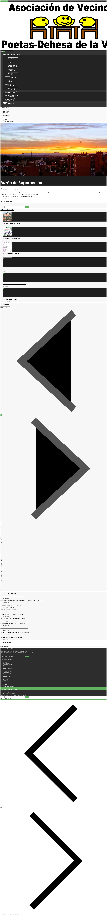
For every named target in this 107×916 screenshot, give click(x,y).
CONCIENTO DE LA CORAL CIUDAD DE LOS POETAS (13, 623)
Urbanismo (10, 69)
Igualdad (10, 74)
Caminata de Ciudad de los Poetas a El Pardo (11, 637)
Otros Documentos (12, 88)
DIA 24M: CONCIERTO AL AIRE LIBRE (11, 253)
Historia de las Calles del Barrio (11, 95)
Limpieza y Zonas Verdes (13, 65)
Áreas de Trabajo (9, 64)
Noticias (5, 102)
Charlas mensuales (12, 77)
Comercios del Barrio (9, 100)
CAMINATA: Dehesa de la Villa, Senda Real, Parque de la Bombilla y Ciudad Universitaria (21, 600)
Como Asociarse (11, 61)
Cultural (9, 80)
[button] (3, 199)
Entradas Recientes (7, 210)
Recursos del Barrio (9, 99)
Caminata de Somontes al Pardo (8, 609)
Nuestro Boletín (11, 85)
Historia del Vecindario (10, 92)
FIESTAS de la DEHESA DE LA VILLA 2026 (12, 223)
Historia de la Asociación (13, 57)
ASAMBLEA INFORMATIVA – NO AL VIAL (12, 269)
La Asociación (11, 54)
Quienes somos (8, 55)
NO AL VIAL (12, 70)
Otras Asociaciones (7, 671)
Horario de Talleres (7, 110)
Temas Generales (12, 89)
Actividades (7, 76)
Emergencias (6, 672)
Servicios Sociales (7, 673)
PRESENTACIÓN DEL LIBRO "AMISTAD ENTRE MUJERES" (14, 632)
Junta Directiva (11, 58)
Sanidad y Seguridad (12, 68)
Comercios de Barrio (8, 664)
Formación (10, 78)
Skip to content (4, 1)
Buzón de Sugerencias (8, 103)
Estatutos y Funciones (12, 59)
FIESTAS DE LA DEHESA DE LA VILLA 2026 (11, 605)
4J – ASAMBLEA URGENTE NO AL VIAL (11, 238)
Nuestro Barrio (11, 91)
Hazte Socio (6, 105)
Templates (5, 176)
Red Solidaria (6, 115)
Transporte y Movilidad (13, 72)
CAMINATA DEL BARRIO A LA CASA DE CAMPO (12, 596)
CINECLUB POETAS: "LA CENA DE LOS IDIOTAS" (12, 614)
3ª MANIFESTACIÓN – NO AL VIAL (10, 299)
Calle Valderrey (11, 96)
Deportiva (10, 81)
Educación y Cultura (12, 66)
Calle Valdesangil (11, 98)
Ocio (9, 83)
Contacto (10, 62)
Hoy (1, 415)
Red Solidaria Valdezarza (9, 693)
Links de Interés (7, 114)
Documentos (8, 84)
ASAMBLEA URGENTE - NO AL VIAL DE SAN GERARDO (14, 628)
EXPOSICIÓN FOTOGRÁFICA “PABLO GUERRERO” (14, 284)
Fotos (6, 93)
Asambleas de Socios (12, 87)
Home (1, 176)
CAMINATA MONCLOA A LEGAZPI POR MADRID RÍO (13, 618)
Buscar (27, 207)
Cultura (5, 662)
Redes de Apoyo (11, 73)
